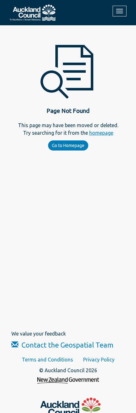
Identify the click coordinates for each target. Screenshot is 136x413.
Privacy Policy (98, 359)
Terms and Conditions (47, 359)
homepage (101, 133)
